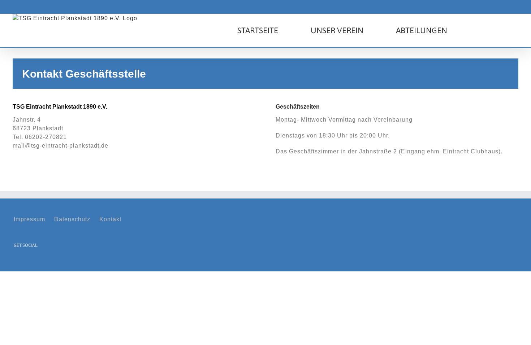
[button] (483, 30)
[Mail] (37, 263)
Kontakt (110, 219)
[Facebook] (16, 263)
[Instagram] (27, 263)
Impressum (29, 219)
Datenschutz (72, 219)
